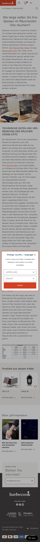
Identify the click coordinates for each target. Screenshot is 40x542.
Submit (20, 285)
